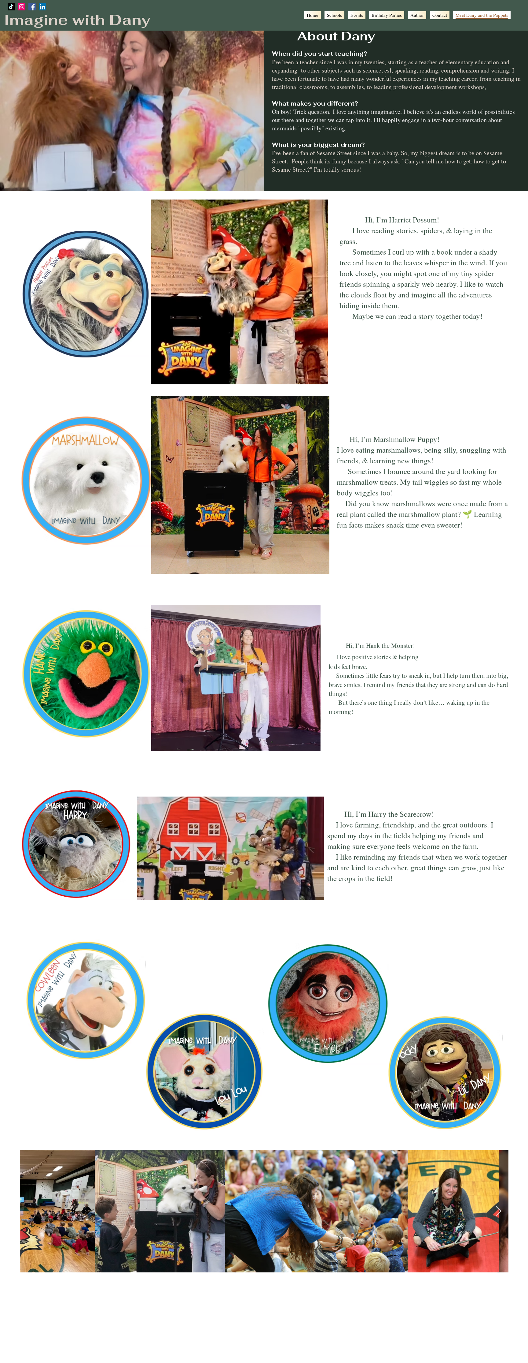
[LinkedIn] (42, 6)
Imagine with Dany (77, 19)
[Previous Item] (30, 1211)
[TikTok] (11, 6)
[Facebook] (32, 6)
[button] (317, 377)
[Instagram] (21, 6)
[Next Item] (498, 1211)
